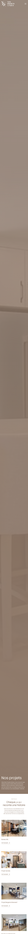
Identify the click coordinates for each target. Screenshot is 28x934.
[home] (7, 3)
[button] (25, 3)
